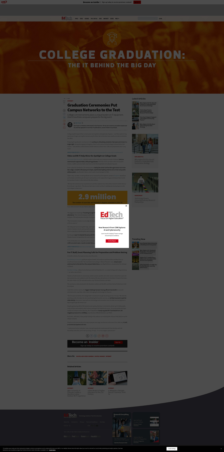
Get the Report (112, 241)
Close (126, 206)
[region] (112, 449)
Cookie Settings (172, 448)
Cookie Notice (52, 450)
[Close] (221, 449)
